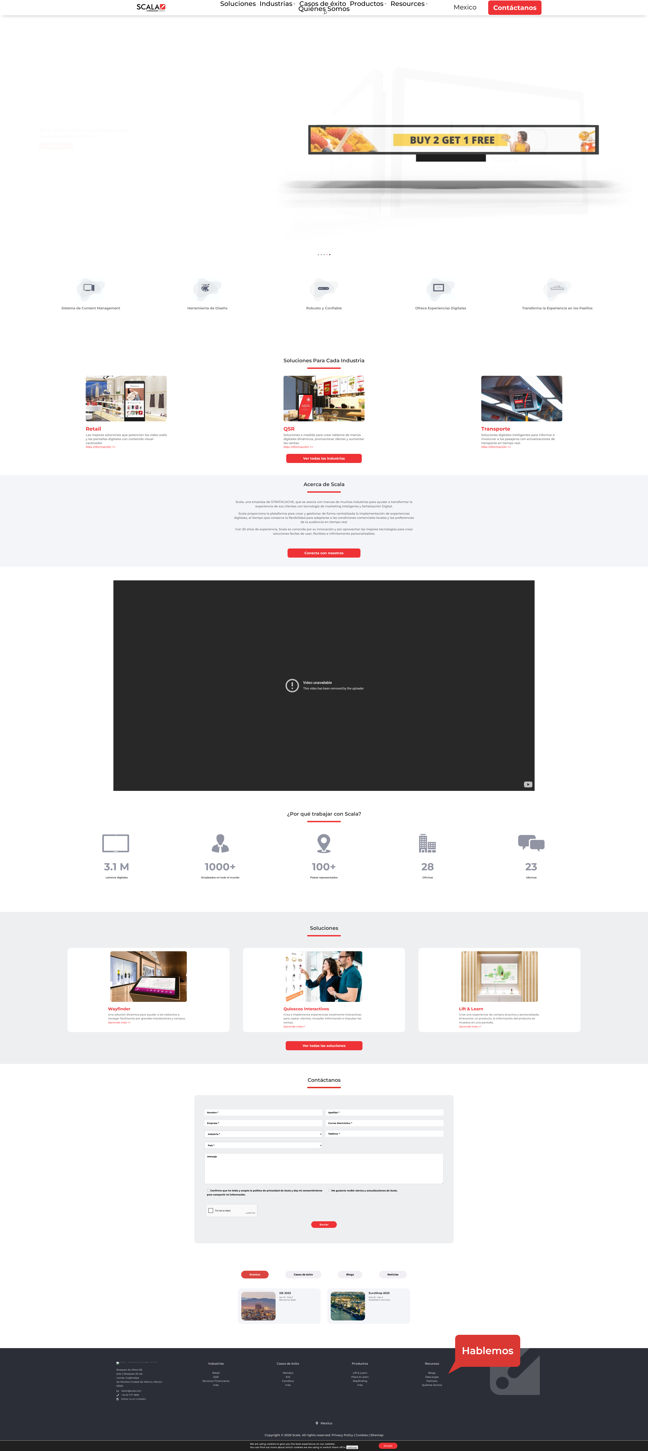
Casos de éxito (322, 4)
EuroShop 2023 (379, 1293)
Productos (366, 4)
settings (352, 1447)
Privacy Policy (342, 1435)
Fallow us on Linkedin (133, 1399)
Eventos (255, 1274)
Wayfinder (119, 1008)
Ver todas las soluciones (324, 1046)
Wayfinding (360, 1381)
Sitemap (376, 1435)
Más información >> (100, 447)
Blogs (350, 1274)
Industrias (276, 4)
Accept (388, 1445)
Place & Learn (360, 1376)
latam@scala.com (131, 1390)
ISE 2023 (285, 1293)
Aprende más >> (119, 1022)
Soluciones (238, 4)
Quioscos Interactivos (306, 1008)
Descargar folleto (56, 144)
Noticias (392, 1274)
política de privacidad (266, 1190)
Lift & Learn (471, 1008)
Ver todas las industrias (324, 458)
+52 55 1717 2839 (130, 1394)
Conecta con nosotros (324, 553)
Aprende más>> (294, 1026)
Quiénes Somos (324, 9)
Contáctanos (514, 8)
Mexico (465, 7)
